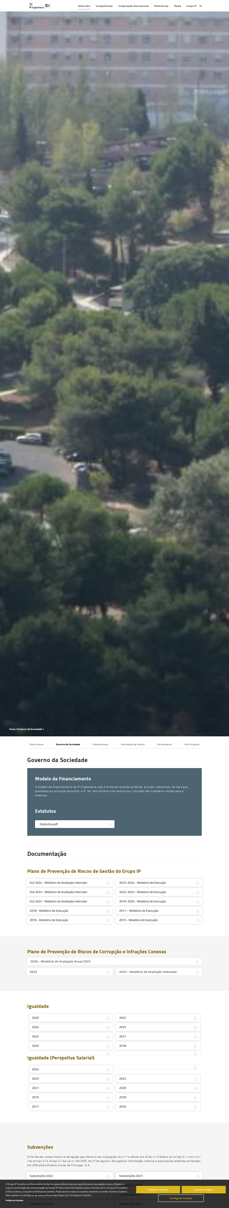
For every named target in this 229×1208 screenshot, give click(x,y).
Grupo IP (191, 5)
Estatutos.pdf (49, 824)
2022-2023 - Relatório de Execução (142, 892)
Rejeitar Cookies (158, 1189)
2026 (35, 1017)
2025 (33, 972)
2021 (122, 1036)
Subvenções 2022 (41, 1176)
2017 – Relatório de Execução (138, 910)
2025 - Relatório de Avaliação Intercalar (148, 972)
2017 (35, 1106)
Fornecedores (164, 744)
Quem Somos (36, 744)
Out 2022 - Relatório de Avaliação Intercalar (58, 901)
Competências (104, 5)
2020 (35, 1045)
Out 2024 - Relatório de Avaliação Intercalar (58, 882)
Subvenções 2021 (131, 1176)
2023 (122, 1027)
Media (177, 5)
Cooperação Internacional (133, 5)
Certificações (191, 744)
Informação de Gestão (133, 744)
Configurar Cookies (181, 1198)
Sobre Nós (84, 5)
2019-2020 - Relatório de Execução (142, 901)
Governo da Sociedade (68, 744)
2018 (122, 1045)
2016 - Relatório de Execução (49, 920)
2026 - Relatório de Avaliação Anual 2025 (60, 961)
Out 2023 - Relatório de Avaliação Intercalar (58, 892)
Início (12, 728)
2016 (122, 1106)
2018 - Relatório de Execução (49, 910)
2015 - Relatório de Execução (138, 920)
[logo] (40, 5)
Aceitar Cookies (203, 1189)
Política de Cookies (14, 1200)
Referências (161, 5)
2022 (35, 1036)
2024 (35, 1027)
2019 (35, 1097)
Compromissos (100, 744)
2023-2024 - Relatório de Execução (142, 882)
